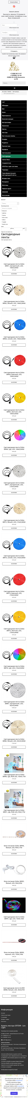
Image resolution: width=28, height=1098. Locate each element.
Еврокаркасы (6, 115)
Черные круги (6, 188)
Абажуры (5, 105)
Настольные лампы (8, 136)
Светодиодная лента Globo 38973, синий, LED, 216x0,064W (14, 557)
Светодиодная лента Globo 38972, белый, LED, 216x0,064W (14, 521)
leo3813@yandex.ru (6, 1039)
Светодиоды (16, 91)
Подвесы (5, 142)
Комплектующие (7, 119)
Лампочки (5, 125)
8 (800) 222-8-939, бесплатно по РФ (16, 78)
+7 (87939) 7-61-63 (15, 75)
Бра (3, 109)
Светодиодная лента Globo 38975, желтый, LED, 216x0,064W (14, 630)
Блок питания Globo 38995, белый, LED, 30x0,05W (14, 882)
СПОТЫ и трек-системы (10, 166)
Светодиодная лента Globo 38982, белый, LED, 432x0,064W (14, 740)
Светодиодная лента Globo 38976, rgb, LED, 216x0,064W (14, 667)
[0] (14, 58)
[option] (14, 252)
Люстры (5, 132)
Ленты (4, 129)
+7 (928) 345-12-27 (15, 73)
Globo (3, 210)
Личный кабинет (14, 2)
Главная (9, 91)
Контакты (3, 1021)
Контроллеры (6, 122)
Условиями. (3, 1059)
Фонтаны (5, 185)
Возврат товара (5, 1019)
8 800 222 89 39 (5, 1033)
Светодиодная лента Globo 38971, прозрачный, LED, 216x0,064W (14, 484)
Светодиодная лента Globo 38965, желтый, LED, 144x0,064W (14, 411)
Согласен (14, 1093)
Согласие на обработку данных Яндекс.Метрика (12, 1061)
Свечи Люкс (6, 159)
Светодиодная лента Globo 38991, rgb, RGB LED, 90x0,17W (14, 811)
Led (3, 102)
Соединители (6, 163)
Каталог (3, 1013)
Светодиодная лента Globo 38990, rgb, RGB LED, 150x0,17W (14, 775)
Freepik (16, 1069)
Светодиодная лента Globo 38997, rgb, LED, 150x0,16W (14, 918)
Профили (5, 149)
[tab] (14, 206)
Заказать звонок (14, 11)
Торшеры (5, 169)
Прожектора (6, 146)
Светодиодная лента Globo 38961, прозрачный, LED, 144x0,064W (14, 266)
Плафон (4, 139)
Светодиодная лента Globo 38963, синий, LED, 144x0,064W (14, 338)
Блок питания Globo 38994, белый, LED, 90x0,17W (14, 846)
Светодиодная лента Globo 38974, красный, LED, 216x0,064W (14, 593)
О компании (4, 1017)
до (13, 228)
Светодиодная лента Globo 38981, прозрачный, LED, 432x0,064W (14, 703)
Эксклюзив (5, 195)
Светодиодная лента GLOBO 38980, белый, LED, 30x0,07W (14, 989)
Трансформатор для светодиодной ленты (9, 174)
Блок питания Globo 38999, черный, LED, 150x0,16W (14, 953)
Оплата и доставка (5, 1015)
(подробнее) (19, 1080)
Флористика (6, 178)
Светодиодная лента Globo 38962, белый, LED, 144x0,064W (14, 302)
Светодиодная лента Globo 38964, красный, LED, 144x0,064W (14, 374)
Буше (4, 112)
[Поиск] (18, 203)
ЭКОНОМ (5, 192)
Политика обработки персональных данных (11, 1063)
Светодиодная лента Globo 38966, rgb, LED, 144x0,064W (14, 448)
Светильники (6, 153)
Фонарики (5, 181)
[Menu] (14, 88)
